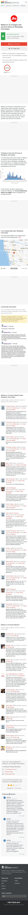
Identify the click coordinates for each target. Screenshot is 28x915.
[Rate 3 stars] (14, 785)
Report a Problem (15, 44)
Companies (8, 5)
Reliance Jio (16, 5)
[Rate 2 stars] (11, 785)
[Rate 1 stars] (8, 785)
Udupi (19, 237)
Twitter (16, 880)
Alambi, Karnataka (21, 465)
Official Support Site (9, 774)
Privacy (3, 886)
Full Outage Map (14, 48)
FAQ (3, 883)
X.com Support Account (11, 769)
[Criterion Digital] (14, 902)
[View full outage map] (14, 253)
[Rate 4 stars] (16, 785)
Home (2, 5)
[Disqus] (14, 341)
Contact (4, 888)
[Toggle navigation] (26, 2)
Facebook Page (9, 771)
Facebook (17, 883)
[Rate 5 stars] (19, 785)
